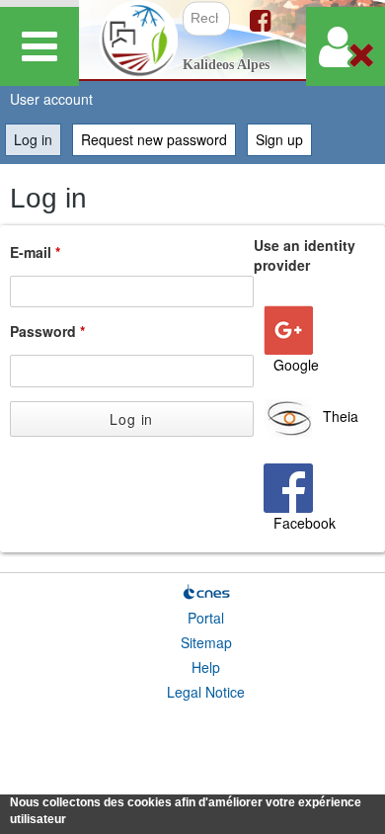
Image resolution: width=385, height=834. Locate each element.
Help (206, 667)
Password (47, 331)
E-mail (35, 252)
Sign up (279, 139)
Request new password (154, 139)
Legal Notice (206, 692)
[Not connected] (345, 46)
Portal (206, 617)
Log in (37, 139)
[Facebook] (260, 19)
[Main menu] (39, 46)
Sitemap (206, 642)
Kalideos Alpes (226, 64)
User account (51, 99)
